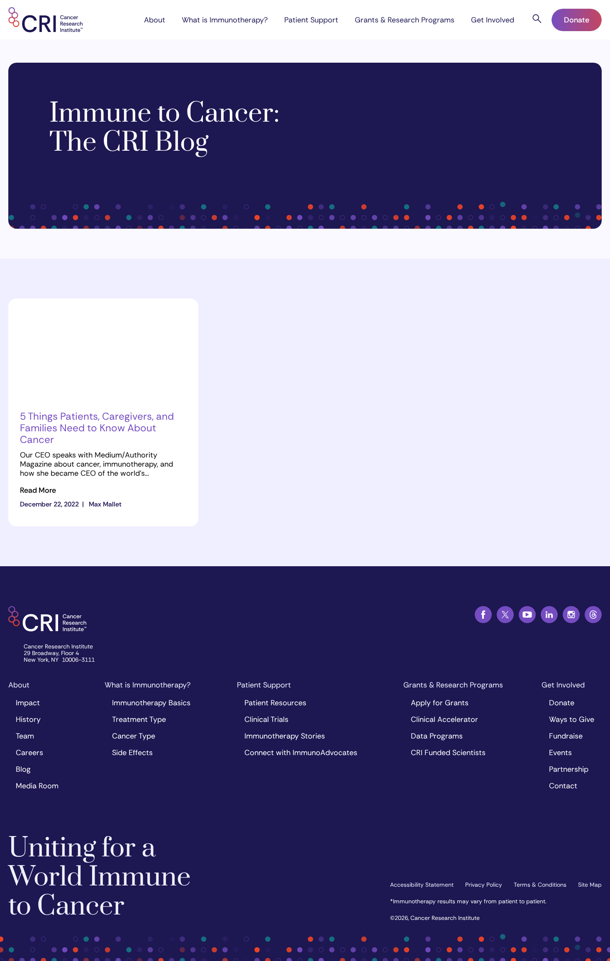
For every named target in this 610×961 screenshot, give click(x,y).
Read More (38, 490)
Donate (576, 20)
